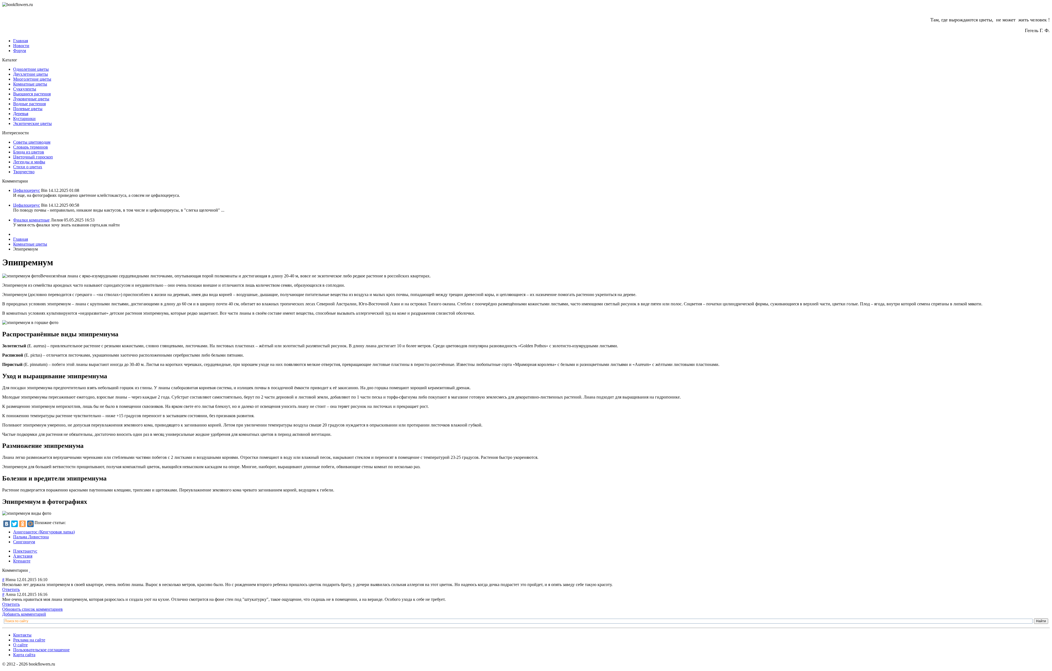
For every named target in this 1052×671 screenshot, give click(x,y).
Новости (21, 45)
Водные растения (29, 103)
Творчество (24, 171)
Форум (19, 50)
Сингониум (24, 541)
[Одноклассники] (22, 524)
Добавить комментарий (24, 614)
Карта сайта (24, 654)
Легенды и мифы (29, 162)
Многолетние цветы (32, 79)
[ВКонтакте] (6, 524)
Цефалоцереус (26, 190)
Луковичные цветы (31, 98)
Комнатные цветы (30, 84)
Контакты (22, 635)
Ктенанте (21, 561)
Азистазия (22, 556)
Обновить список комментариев (32, 609)
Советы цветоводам (31, 142)
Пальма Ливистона (31, 536)
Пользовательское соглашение (41, 649)
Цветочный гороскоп (33, 157)
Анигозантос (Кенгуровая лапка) (44, 532)
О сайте (20, 644)
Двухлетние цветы (30, 74)
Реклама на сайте (29, 640)
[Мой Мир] (30, 524)
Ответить (11, 589)
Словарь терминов (30, 147)
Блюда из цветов (28, 152)
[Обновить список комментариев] (29, 570)
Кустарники (24, 118)
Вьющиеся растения (32, 94)
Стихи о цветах (27, 166)
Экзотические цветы (32, 123)
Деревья (20, 113)
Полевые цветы (27, 108)
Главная (20, 40)
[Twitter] (14, 524)
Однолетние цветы (31, 69)
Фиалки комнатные (31, 220)
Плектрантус (25, 551)
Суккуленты (24, 89)
